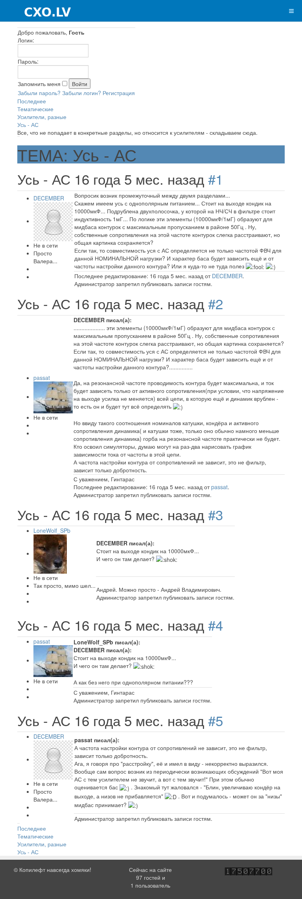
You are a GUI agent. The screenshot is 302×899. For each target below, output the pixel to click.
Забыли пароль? (39, 93)
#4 (215, 625)
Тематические (35, 109)
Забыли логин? (81, 93)
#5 (215, 720)
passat (41, 378)
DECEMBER (48, 198)
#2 (215, 303)
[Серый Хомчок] (36, 11)
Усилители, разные (41, 117)
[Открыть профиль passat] (53, 396)
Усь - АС (28, 124)
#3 (215, 514)
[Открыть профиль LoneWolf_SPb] (50, 553)
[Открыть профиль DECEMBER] (53, 221)
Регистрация (119, 93)
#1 (215, 179)
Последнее (31, 101)
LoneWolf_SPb (51, 530)
